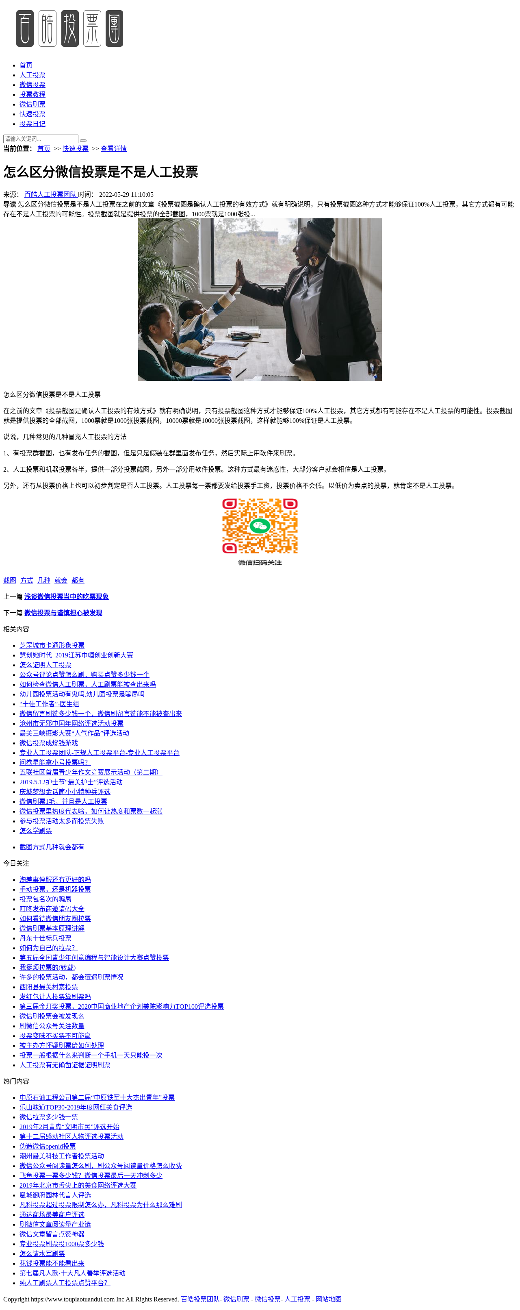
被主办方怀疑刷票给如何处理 (62, 1045)
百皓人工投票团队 (51, 194)
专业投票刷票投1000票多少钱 (62, 1243)
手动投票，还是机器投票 (55, 889)
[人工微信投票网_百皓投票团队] (68, 49)
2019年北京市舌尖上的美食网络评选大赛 (78, 1185)
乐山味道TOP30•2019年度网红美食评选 (76, 1107)
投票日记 (33, 123)
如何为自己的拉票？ (49, 947)
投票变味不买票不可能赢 (55, 1035)
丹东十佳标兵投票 (46, 938)
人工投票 (33, 75)
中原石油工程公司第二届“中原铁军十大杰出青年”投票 (97, 1097)
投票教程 (33, 94)
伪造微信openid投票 (48, 1146)
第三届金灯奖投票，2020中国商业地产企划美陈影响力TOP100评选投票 (122, 1006)
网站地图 (329, 1299)
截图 (9, 580)
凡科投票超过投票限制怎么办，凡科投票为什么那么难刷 (101, 1204)
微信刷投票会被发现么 (52, 1016)
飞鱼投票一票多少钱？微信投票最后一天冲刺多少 (91, 1175)
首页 (26, 65)
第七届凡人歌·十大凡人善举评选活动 (73, 1273)
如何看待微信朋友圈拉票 (55, 918)
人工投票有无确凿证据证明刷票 (65, 1065)
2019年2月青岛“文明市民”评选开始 (69, 1126)
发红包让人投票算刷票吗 (55, 996)
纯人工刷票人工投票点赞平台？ (65, 1283)
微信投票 (33, 84)
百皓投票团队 (200, 1299)
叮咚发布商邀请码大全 (52, 908)
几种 (43, 580)
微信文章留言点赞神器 (52, 1234)
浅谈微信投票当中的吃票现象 (66, 596)
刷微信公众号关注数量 (52, 1026)
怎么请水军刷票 (42, 1253)
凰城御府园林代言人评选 (55, 1195)
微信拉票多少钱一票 (49, 1117)
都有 (78, 580)
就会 (60, 580)
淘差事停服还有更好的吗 (55, 879)
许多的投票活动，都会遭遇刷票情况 (72, 977)
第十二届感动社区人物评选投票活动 (72, 1136)
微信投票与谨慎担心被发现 (63, 612)
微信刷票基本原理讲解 (52, 928)
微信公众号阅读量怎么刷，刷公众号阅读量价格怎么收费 (101, 1165)
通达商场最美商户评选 (52, 1214)
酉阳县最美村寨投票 (49, 987)
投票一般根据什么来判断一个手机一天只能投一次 (91, 1055)
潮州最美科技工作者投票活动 (62, 1156)
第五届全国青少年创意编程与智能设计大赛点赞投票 (94, 957)
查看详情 (114, 148)
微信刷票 (33, 104)
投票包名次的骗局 (46, 899)
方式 (26, 580)
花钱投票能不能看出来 (52, 1263)
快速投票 (33, 114)
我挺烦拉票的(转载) (48, 967)
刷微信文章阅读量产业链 (55, 1224)
